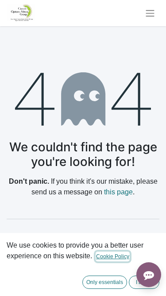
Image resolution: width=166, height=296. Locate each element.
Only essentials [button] (104, 282)
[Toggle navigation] (150, 13)
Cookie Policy (112, 256)
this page (118, 192)
